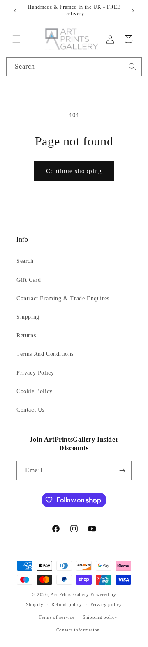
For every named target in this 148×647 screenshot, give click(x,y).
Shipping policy (100, 617)
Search (25, 261)
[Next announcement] (133, 11)
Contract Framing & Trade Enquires (62, 298)
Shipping (27, 317)
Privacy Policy (35, 373)
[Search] (132, 67)
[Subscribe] (122, 470)
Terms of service (56, 617)
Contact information (78, 629)
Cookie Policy (34, 391)
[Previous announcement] (15, 11)
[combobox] (74, 67)
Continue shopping (74, 171)
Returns (26, 335)
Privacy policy (106, 604)
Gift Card (28, 280)
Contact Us (30, 410)
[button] (16, 39)
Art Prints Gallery (70, 594)
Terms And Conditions (45, 354)
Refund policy (66, 604)
